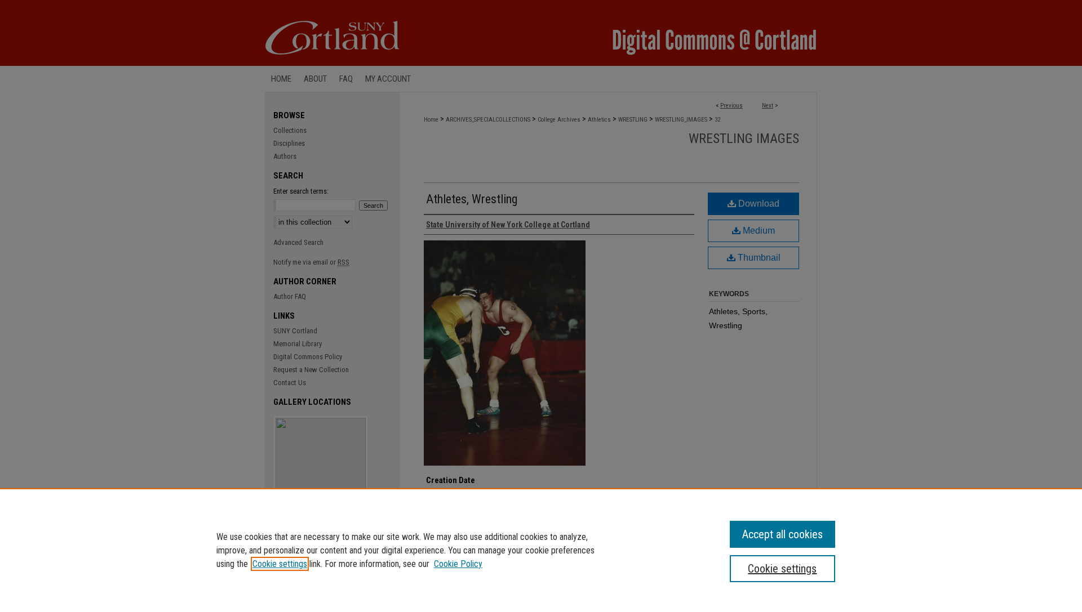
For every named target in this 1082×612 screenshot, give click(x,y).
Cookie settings (279, 564)
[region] (541, 550)
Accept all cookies (782, 534)
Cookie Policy (458, 564)
